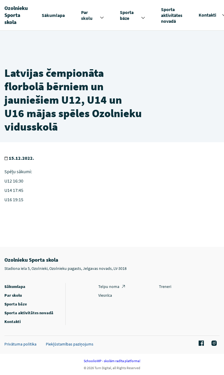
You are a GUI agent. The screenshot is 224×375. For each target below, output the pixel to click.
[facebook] (200, 343)
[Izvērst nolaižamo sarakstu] (102, 17)
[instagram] (213, 343)
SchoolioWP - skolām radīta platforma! (112, 361)
